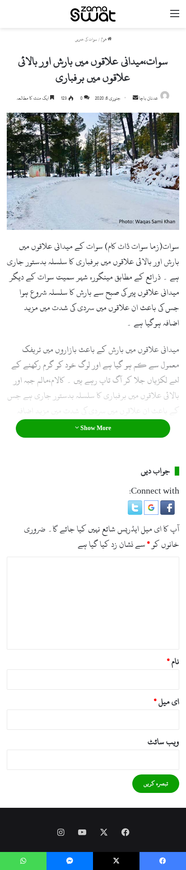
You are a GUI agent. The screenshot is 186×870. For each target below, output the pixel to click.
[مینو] (174, 17)
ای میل (166, 701)
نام (173, 661)
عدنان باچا (148, 98)
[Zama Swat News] (93, 14)
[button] (166, 512)
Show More (95, 428)
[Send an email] (135, 98)
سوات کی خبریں (86, 39)
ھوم (104, 39)
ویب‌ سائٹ (163, 741)
